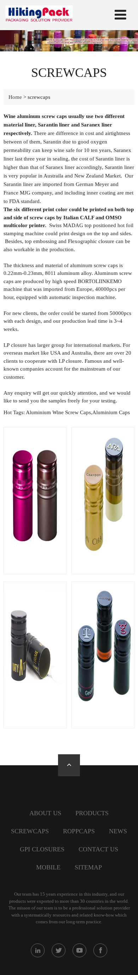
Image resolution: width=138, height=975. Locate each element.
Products (92, 813)
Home (15, 97)
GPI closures (42, 849)
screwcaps (30, 831)
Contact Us (98, 849)
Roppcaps (79, 831)
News (118, 831)
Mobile (48, 867)
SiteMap (88, 867)
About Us (45, 813)
